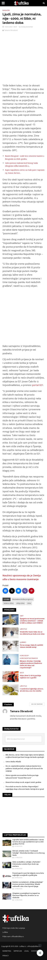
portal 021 (37, 385)
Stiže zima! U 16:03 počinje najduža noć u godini (30, 677)
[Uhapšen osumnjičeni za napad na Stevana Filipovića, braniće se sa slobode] (7, 896)
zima (29, 603)
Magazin (6, 10)
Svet (21, 616)
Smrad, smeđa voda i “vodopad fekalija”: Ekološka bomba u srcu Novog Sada (28, 853)
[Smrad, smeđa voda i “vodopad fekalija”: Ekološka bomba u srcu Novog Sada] (7, 854)
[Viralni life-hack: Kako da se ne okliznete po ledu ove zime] (11, 632)
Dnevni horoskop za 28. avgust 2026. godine (23, 782)
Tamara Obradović (11, 30)
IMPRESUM (18, 951)
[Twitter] (12, 591)
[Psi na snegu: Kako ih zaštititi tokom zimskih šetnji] (11, 646)
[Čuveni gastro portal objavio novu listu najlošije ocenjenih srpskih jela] (7, 876)
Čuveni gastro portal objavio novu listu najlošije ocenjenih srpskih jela (28, 874)
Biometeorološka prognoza (22, 599)
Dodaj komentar (27, 27)
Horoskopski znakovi (29, 658)
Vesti (22, 673)
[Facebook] (5, 591)
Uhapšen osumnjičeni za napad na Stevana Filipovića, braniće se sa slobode (26, 895)
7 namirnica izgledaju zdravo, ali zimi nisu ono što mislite (31, 690)
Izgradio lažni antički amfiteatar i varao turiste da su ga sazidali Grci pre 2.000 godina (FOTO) (28, 842)
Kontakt (34, 951)
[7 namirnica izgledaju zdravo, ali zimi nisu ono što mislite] (11, 689)
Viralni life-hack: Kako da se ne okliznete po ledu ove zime (32, 633)
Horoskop (24, 656)
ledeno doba (8, 603)
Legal (26, 951)
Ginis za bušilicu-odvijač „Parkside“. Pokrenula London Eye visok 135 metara (26, 864)
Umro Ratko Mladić (13, 762)
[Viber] (25, 591)
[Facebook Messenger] (18, 591)
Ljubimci (23, 642)
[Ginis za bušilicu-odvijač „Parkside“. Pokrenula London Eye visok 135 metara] (7, 865)
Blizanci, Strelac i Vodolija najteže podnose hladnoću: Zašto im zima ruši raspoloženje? (31, 664)
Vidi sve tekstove (36, 704)
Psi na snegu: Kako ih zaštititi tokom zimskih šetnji (31, 646)
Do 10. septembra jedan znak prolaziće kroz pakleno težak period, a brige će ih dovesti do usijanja (24, 768)
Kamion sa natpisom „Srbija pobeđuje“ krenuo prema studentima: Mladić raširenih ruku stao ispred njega (27, 884)
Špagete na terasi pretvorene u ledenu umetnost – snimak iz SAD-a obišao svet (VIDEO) (32, 621)
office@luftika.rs (17, 936)
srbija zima (20, 603)
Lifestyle (23, 629)
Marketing (7, 951)
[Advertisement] (23, 59)
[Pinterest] (31, 591)
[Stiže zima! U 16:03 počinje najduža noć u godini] (11, 676)
